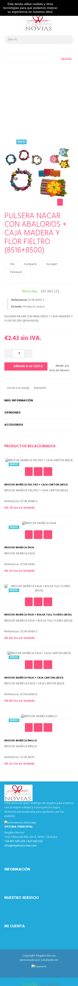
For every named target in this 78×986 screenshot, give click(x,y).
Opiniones (12, 412)
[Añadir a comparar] (38, 471)
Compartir (30, 264)
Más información (18, 400)
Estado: (17, 307)
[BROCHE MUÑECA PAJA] (39, 523)
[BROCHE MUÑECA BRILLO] (39, 716)
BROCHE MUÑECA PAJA (19, 547)
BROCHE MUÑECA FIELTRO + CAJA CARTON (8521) (36, 484)
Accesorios (13, 424)
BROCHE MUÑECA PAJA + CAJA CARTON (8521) (33, 678)
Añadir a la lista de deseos (59, 368)
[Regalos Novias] (39, 25)
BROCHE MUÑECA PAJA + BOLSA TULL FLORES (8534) (38, 614)
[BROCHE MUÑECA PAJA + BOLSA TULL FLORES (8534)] (39, 588)
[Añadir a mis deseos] (48, 471)
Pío (12, 264)
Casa (35, 86)
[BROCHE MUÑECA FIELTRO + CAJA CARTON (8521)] (39, 460)
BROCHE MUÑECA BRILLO (20, 740)
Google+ (52, 264)
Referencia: (19, 300)
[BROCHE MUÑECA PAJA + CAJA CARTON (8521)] (39, 653)
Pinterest (16, 272)
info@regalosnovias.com (20, 845)
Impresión (39, 388)
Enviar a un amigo (18, 388)
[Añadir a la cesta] (29, 471)
